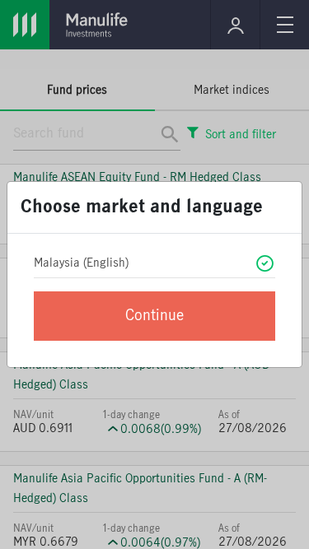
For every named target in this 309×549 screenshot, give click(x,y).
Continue (154, 315)
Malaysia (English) (81, 263)
